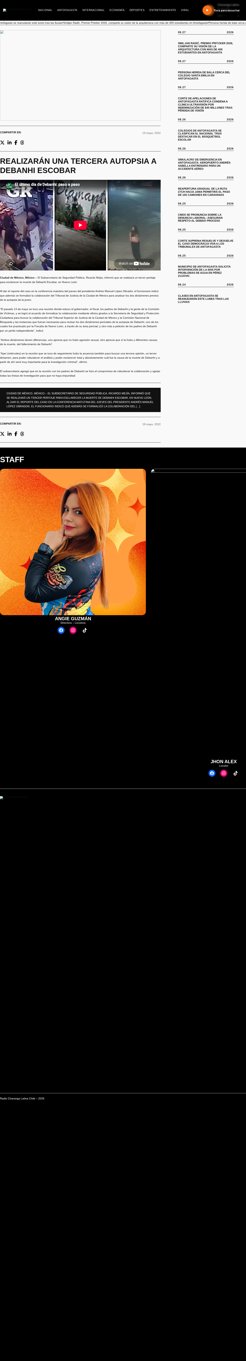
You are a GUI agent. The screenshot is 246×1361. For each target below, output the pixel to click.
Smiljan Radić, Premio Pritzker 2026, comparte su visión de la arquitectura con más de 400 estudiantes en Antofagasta (205, 48)
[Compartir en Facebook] (15, 142)
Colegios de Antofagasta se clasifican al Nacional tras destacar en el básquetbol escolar (200, 135)
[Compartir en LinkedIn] (9, 142)
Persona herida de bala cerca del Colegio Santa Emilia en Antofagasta (204, 75)
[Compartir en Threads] (22, 142)
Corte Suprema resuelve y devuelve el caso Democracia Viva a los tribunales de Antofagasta (205, 243)
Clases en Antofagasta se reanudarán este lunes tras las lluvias (203, 298)
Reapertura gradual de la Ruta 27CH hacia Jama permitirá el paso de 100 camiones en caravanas (204, 191)
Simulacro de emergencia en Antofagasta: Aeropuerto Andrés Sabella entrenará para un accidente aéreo (204, 164)
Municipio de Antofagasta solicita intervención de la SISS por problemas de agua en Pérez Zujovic (204, 271)
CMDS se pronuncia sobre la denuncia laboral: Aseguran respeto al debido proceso (200, 217)
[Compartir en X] (2, 142)
